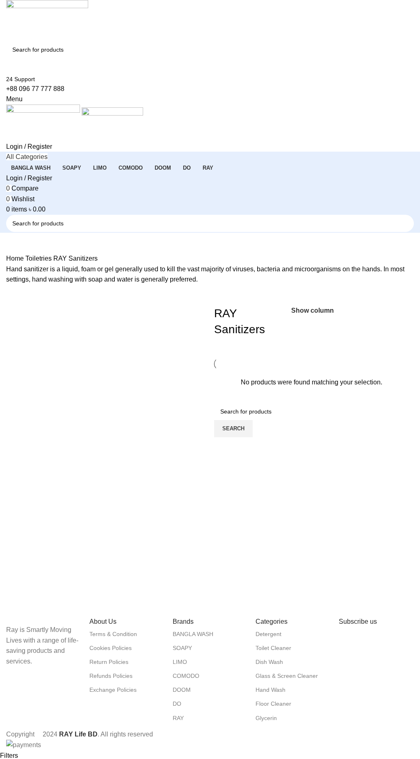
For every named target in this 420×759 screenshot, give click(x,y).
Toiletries (39, 258)
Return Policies (108, 662)
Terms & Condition (113, 634)
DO (177, 703)
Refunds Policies (110, 676)
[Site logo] (47, 19)
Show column (312, 310)
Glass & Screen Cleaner (287, 676)
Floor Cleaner (273, 703)
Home (15, 258)
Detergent (268, 634)
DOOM (182, 689)
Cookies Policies (110, 648)
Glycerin (266, 718)
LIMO (180, 662)
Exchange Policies (113, 689)
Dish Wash (269, 662)
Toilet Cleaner (273, 648)
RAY (178, 718)
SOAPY (182, 648)
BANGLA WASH (193, 634)
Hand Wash (270, 689)
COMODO (186, 676)
